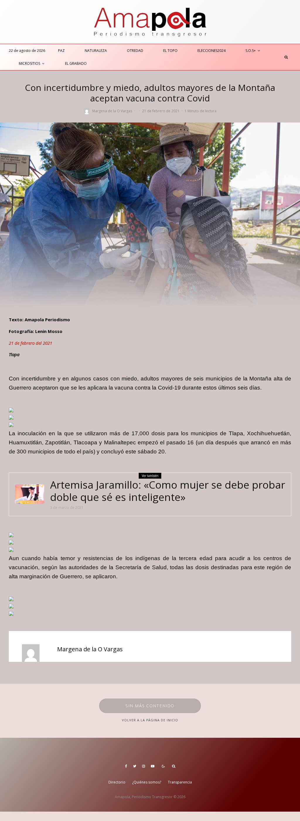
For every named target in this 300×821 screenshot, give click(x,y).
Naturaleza (96, 50)
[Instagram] (143, 766)
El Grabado (76, 63)
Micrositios (29, 63)
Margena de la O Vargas (112, 110)
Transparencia (180, 782)
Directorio (116, 782)
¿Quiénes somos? (146, 782)
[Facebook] (126, 766)
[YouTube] (152, 766)
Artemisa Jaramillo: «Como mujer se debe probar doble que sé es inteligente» (167, 491)
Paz (61, 50)
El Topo (170, 50)
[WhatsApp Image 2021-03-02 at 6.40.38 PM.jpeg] (29, 494)
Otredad (135, 50)
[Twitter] (134, 766)
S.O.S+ (251, 50)
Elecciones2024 (211, 50)
